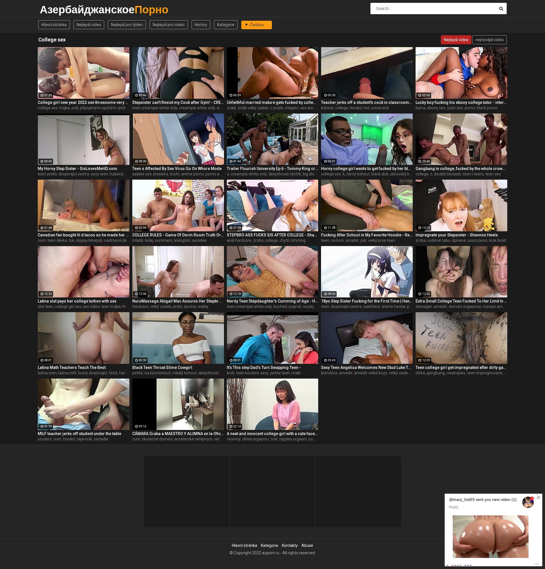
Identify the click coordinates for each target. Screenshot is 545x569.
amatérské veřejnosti (193, 439)
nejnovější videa (489, 39)
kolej (149, 240)
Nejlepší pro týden (127, 24)
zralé (231, 108)
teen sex (493, 174)
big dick (309, 174)
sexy (264, 373)
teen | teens (473, 174)
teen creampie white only (154, 108)
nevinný (234, 439)
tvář (274, 439)
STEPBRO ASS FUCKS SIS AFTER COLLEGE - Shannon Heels (272, 235)
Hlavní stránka (54, 24)
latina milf (67, 373)
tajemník (84, 439)
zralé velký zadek (253, 108)
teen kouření (247, 373)
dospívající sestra (73, 174)
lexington (182, 240)
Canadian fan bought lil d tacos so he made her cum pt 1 (83, 235)
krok (230, 373)
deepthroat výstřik (285, 174)
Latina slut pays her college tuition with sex (77, 301)
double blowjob (447, 174)
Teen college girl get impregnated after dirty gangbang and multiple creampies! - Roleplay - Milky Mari (461, 367)
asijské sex (142, 174)
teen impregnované (484, 373)
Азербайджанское (55, 9)
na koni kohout (157, 373)
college (341, 108)
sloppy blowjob (89, 240)
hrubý (127, 306)
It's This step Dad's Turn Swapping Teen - (264, 367)
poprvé (295, 306)
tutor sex (455, 108)
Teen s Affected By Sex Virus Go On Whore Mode (177, 168)
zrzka (258, 240)
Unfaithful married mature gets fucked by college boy (272, 102)
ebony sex (436, 108)
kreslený (160, 174)
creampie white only (197, 108)
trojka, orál (68, 108)
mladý (137, 240)
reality (203, 306)
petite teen (280, 373)
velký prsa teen (381, 240)
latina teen (47, 373)
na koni (337, 240)
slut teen (45, 306)
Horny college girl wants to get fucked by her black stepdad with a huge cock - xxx (367, 168)
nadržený (371, 306)
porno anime (217, 174)
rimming (298, 240)
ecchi (174, 174)
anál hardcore (239, 240)
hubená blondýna (125, 174)
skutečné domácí (157, 439)
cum (42, 240)
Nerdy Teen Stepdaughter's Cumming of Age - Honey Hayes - (272, 301)
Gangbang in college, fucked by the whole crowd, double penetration (461, 168)
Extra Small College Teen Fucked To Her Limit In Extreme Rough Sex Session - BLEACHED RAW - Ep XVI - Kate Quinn (461, 301)
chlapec (292, 108)
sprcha (190, 306)
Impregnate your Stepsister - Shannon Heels (457, 235)
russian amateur (497, 306)
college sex (48, 108)
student (45, 439)
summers (163, 240)
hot (366, 108)
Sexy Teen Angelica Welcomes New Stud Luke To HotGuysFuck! (367, 367)
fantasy (126, 373)
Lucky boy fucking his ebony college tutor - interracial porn (461, 102)
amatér (352, 240)
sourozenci (477, 240)
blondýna (329, 373)
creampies (456, 373)
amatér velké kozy (370, 373)
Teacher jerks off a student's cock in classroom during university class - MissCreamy (367, 102)
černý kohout (358, 174)
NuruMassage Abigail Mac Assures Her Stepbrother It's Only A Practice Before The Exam (178, 301)
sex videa (91, 306)
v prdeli (276, 108)
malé (296, 373)
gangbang (436, 373)
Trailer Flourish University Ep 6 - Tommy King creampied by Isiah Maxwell (272, 168)
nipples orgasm (293, 439)
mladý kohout (184, 373)
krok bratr (497, 240)
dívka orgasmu (255, 439)
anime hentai (393, 306)
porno (470, 108)
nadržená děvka (118, 240)
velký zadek (160, 306)
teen (325, 240)
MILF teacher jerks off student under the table (79, 433)
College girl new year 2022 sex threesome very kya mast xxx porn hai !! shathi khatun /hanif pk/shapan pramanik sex (83, 102)
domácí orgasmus (465, 306)
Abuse (307, 545)
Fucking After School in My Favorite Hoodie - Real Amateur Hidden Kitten (367, 235)
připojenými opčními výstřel (104, 108)
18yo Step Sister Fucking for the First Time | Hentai (367, 301)
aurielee (199, 240)
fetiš (113, 373)
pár (363, 240)
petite (137, 373)
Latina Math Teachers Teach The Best (72, 367)
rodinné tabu (438, 240)
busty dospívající (92, 373)
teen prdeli (47, 174)
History (201, 24)
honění (356, 108)
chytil (284, 240)
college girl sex (68, 306)
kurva (420, 108)
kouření (280, 306)
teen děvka (57, 240)
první (411, 306)
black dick (380, 174)
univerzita (380, 108)
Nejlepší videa (89, 24)
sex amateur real (315, 108)
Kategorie (225, 24)
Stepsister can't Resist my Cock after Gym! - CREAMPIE (178, 102)
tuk (71, 240)
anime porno (192, 174)
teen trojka (111, 306)
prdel (177, 306)
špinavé (459, 240)
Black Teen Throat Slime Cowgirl (162, 367)
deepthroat (208, 373)
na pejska (311, 306)
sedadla (101, 439)
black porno (487, 108)
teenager (424, 306)
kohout (327, 108)
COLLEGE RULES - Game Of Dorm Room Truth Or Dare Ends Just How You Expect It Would (178, 235)
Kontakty (290, 545)
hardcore (140, 306)
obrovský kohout (405, 174)
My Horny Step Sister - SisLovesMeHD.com (77, 168)
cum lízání (318, 439)
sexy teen (99, 174)
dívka (420, 373)
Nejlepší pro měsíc (169, 24)
